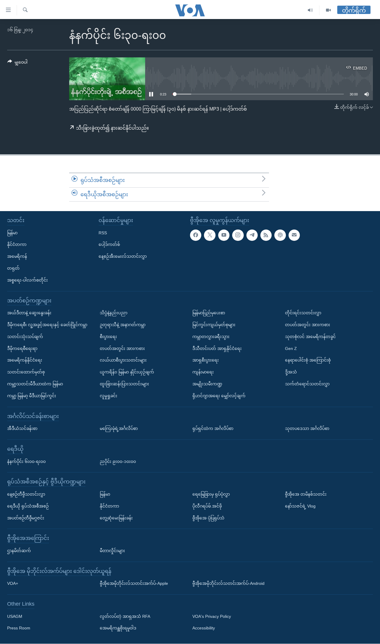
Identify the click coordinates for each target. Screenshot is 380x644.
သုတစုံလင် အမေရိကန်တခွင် (310, 336)
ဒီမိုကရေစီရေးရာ (22, 348)
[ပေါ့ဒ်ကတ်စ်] (280, 235)
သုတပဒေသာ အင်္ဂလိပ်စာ (307, 428)
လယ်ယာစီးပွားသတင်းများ (123, 360)
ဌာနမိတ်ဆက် (19, 550)
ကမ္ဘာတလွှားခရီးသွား (210, 336)
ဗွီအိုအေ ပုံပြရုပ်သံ (208, 518)
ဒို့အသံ (291, 372)
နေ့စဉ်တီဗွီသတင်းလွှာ (26, 494)
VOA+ (12, 583)
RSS (103, 232)
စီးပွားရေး (108, 336)
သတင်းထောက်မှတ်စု (26, 372)
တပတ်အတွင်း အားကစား (122, 348)
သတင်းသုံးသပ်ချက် (25, 336)
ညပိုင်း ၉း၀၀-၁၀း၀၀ (118, 461)
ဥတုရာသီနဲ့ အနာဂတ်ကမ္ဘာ (122, 324)
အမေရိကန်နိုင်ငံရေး (24, 360)
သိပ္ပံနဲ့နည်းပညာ (113, 313)
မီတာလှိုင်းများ (112, 550)
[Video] (328, 10)
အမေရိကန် (17, 256)
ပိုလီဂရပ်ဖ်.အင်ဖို (207, 506)
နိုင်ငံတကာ (16, 244)
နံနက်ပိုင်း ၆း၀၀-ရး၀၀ (26, 461)
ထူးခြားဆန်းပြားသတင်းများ (124, 383)
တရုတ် (13, 268)
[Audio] (310, 10)
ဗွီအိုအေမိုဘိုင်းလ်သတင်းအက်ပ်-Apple (134, 583)
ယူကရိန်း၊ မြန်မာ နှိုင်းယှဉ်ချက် (127, 372)
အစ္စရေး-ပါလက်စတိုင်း (27, 280)
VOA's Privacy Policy (211, 616)
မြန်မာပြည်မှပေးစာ (208, 313)
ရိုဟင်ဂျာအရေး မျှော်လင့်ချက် (219, 395)
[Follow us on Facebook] (195, 235)
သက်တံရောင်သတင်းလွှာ (307, 383)
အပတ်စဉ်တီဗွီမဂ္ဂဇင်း (25, 518)
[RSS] (266, 235)
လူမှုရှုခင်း (108, 395)
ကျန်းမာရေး (203, 372)
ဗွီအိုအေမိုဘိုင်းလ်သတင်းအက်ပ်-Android (228, 583)
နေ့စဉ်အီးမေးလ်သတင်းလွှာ (123, 256)
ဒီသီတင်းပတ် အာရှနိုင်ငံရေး (217, 348)
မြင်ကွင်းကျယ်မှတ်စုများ (213, 324)
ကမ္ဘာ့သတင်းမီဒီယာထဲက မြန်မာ (35, 383)
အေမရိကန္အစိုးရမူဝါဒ (118, 628)
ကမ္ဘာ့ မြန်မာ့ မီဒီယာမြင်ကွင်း (31, 395)
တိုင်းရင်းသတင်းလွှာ (303, 313)
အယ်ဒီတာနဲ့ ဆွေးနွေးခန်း (29, 313)
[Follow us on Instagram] (237, 235)
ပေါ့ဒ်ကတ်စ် (109, 244)
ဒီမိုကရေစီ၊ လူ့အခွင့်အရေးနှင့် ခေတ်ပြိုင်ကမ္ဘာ (47, 324)
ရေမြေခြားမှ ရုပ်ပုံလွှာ (211, 494)
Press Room (18, 628)
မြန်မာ (12, 232)
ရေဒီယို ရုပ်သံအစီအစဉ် (28, 506)
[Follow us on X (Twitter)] (209, 235)
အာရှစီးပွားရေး (205, 360)
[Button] (17, 63)
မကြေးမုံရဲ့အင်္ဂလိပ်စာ (119, 428)
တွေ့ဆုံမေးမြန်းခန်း (116, 518)
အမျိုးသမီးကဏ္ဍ (207, 383)
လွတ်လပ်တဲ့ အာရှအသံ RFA (125, 616)
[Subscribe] (294, 235)
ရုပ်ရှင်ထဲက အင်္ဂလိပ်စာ (212, 428)
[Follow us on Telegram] (252, 235)
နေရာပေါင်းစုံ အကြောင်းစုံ (308, 360)
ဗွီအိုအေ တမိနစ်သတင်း (306, 494)
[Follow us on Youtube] (223, 235)
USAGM (14, 616)
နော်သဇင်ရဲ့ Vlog (300, 506)
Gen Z (291, 348)
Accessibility (203, 628)
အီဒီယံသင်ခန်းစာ (22, 428)
